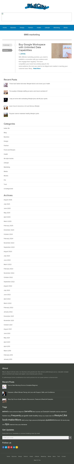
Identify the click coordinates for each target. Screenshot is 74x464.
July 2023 (7, 256)
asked (5, 411)
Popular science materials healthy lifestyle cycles (24, 113)
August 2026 (8, 200)
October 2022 (8, 277)
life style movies (8, 158)
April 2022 (7, 299)
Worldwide (24, 424)
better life (7, 128)
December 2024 (9, 230)
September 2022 (9, 282)
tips (7, 424)
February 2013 (8, 355)
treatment (12, 424)
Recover (57, 420)
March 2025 (7, 221)
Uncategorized (8, 189)
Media (66, 27)
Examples (53, 412)
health (30, 416)
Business (13, 27)
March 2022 (7, 303)
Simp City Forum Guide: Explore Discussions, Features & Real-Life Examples (30, 399)
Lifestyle (47, 27)
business (38, 411)
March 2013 (7, 351)
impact (47, 416)
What (16, 424)
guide (26, 416)
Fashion (30, 27)
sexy (68, 420)
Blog (5, 132)
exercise (58, 411)
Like (64, 415)
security (65, 420)
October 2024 (8, 234)
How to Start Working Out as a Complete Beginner (23, 385)
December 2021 (9, 316)
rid (61, 420)
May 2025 (7, 213)
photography (41, 420)
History (40, 416)
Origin (30, 420)
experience (64, 411)
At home (10, 411)
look (5, 419)
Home (5, 27)
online (26, 420)
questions (50, 420)
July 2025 (7, 204)
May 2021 (7, 338)
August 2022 (8, 286)
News (4, 33)
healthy (35, 416)
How (44, 415)
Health (39, 27)
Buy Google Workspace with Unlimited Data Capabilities (32, 47)
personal (34, 420)
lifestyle (58, 415)
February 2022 (8, 307)
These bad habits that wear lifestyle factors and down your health (29, 84)
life (53, 416)
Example (46, 412)
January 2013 (8, 359)
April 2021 (7, 342)
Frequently (16, 415)
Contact (19, 33)
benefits (28, 411)
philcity (23, 54)
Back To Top (37, 460)
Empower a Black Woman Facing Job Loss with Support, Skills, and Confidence (31, 392)
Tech (11, 33)
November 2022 (9, 273)
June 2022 (7, 294)
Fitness (9, 415)
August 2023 (8, 251)
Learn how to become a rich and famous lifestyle (24, 106)
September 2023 (9, 247)
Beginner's (21, 411)
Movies (6, 176)
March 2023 (7, 264)
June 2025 (7, 208)
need (23, 420)
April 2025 (7, 217)
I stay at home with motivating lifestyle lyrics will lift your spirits (28, 98)
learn (50, 416)
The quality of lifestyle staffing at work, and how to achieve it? (28, 91)
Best (34, 411)
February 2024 (8, 238)
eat (41, 411)
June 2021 (7, 333)
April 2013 (7, 346)
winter (19, 424)
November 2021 (9, 320)
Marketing (57, 27)
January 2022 (8, 312)
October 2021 (8, 325)
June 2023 (7, 260)
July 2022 (7, 290)
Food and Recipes (9, 150)
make (11, 419)
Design (22, 27)
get (22, 416)
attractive (15, 411)
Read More (36, 68)
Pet (5, 180)
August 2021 (8, 329)
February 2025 (8, 225)
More (18, 419)
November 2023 (9, 243)
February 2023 (8, 269)
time (3, 424)
